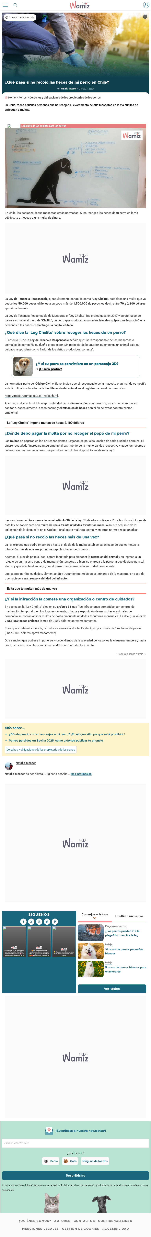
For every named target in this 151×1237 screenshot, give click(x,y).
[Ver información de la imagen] (145, 16)
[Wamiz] (81, 5)
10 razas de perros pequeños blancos (124, 951)
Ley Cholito (100, 299)
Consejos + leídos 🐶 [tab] (95, 916)
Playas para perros (115, 926)
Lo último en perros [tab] (129, 916)
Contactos (84, 1221)
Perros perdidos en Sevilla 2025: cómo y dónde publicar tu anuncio (56, 741)
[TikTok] (47, 922)
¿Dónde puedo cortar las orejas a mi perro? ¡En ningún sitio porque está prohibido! (67, 734)
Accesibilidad (115, 1229)
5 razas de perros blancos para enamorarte (125, 969)
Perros (22, 97)
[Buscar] (15, 5)
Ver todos (112, 989)
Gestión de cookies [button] (80, 1229)
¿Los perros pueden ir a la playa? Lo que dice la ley (122, 933)
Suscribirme (75, 1175)
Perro (54, 1161)
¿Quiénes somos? (35, 1221)
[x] (31, 922)
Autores (62, 1221)
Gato (73, 1161)
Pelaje (108, 944)
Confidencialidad (115, 1221)
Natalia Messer (68, 88)
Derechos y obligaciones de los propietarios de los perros (65, 97)
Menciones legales (40, 1229)
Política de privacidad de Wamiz (78, 1185)
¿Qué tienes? (75, 1153)
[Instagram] (39, 922)
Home (12, 97)
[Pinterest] (55, 922)
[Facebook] (23, 922)
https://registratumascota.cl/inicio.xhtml (31, 396)
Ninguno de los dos (95, 1161)
